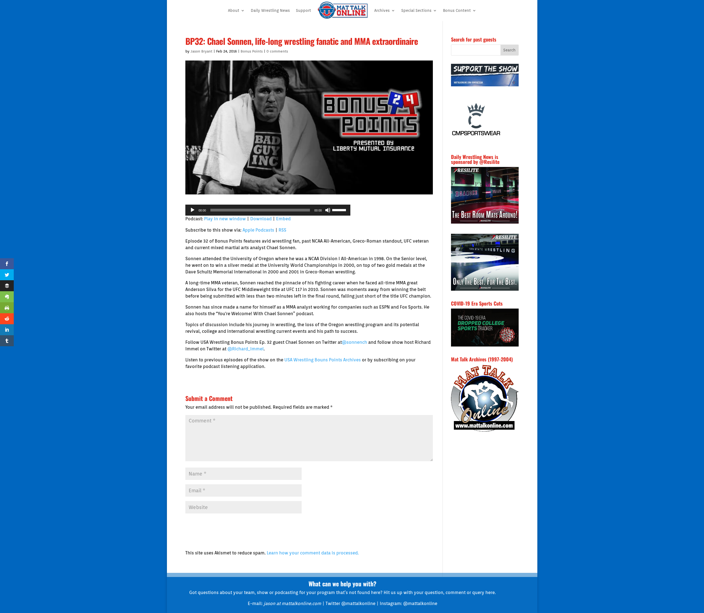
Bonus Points (252, 51)
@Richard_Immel (245, 348)
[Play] (192, 210)
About (233, 10)
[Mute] (328, 210)
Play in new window (225, 218)
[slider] (340, 210)
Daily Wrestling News (270, 10)
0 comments (277, 51)
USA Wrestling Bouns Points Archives (322, 359)
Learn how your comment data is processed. (313, 553)
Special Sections (416, 10)
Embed (283, 218)
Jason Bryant (201, 51)
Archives (382, 10)
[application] (267, 210)
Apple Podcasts (258, 230)
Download (261, 218)
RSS (282, 230)
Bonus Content (457, 10)
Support (303, 10)
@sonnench (354, 342)
